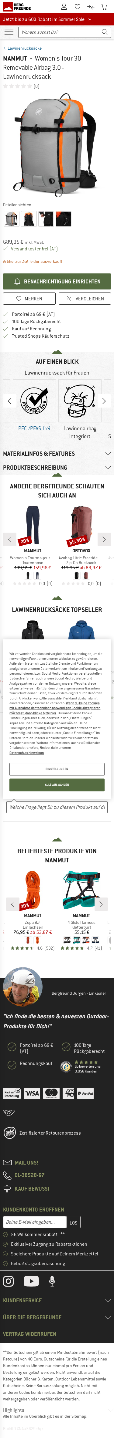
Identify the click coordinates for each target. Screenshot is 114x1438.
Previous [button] (9, 401)
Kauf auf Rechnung (31, 329)
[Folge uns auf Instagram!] (13, 1282)
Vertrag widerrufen (29, 1334)
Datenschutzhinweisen (26, 753)
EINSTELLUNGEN (57, 769)
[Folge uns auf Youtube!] (36, 1282)
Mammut (15, 58)
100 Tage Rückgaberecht (36, 322)
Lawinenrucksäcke (25, 48)
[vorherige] (9, 539)
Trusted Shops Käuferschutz (41, 336)
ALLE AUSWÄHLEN (57, 785)
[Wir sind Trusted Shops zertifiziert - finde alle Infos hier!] (66, 1067)
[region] (57, 719)
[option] (57, 145)
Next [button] (104, 401)
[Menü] (9, 31)
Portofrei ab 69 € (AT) (33, 314)
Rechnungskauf (36, 1063)
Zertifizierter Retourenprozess (50, 1133)
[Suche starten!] (105, 32)
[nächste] (104, 539)
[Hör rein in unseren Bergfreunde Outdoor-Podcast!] (56, 1282)
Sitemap (78, 1416)
